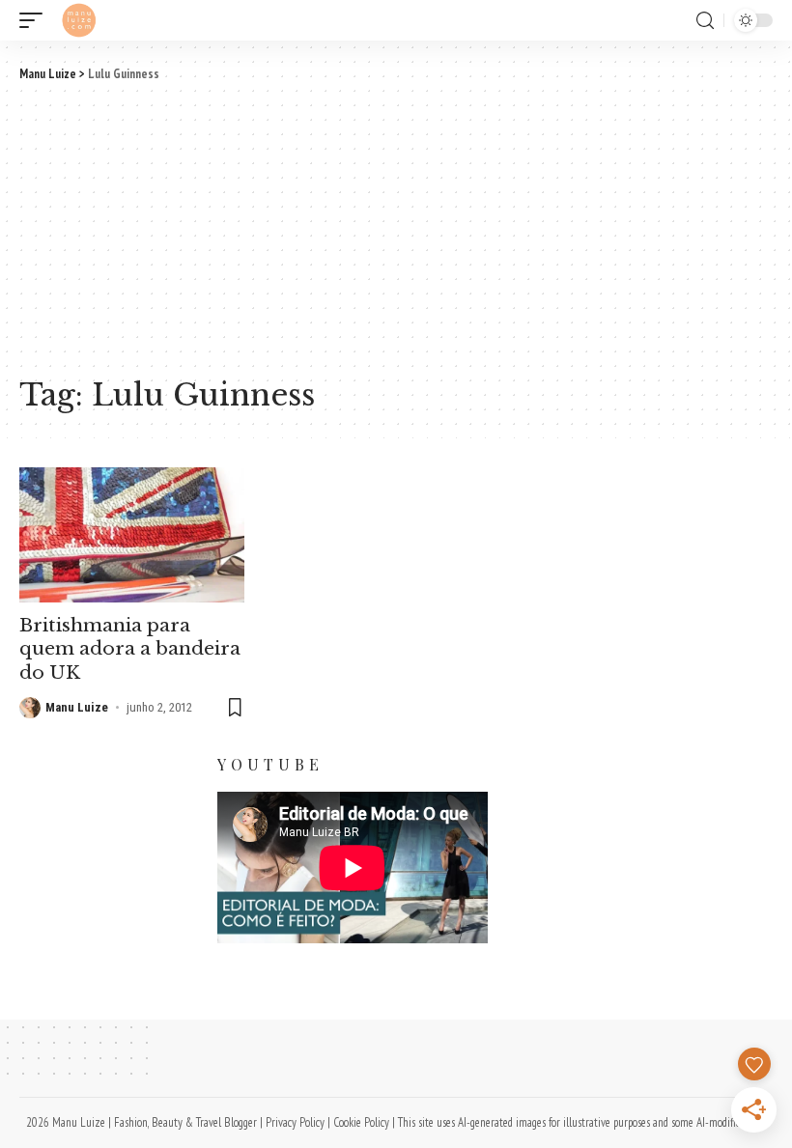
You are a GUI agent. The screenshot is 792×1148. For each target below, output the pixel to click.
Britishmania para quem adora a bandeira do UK (129, 649)
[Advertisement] (396, 228)
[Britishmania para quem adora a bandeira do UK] (131, 534)
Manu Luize (76, 707)
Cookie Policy (361, 1122)
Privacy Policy (295, 1122)
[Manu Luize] (79, 20)
